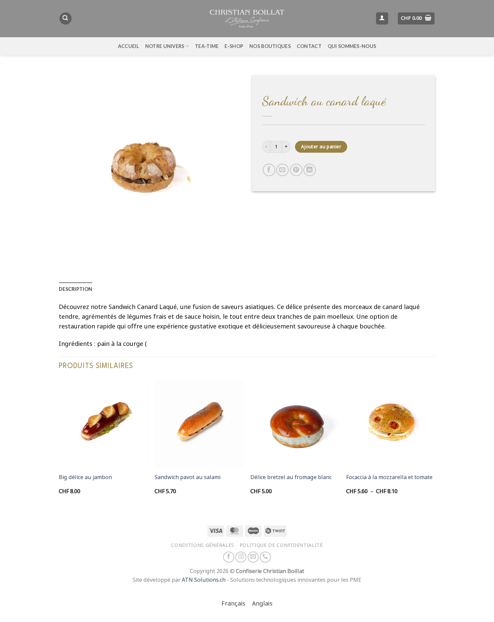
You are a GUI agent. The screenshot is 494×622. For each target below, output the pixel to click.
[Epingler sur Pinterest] (296, 170)
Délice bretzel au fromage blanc (291, 477)
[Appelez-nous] (265, 557)
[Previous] (59, 443)
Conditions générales (202, 545)
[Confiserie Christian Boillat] (247, 18)
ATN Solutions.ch (203, 580)
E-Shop (233, 46)
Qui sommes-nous (352, 46)
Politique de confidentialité (281, 545)
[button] (65, 18)
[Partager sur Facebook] (269, 170)
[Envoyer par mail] (282, 170)
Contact (309, 46)
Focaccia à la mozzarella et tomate (389, 477)
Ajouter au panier (321, 146)
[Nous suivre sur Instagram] (240, 557)
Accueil (128, 46)
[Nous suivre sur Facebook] (228, 557)
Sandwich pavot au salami (187, 477)
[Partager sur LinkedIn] (309, 170)
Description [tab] (75, 289)
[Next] (435, 443)
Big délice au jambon (85, 477)
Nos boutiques (270, 46)
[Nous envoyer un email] (253, 557)
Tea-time (206, 46)
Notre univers (164, 46)
